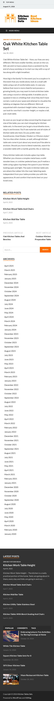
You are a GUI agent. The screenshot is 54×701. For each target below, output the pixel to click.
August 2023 (10, 351)
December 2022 (11, 385)
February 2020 (10, 529)
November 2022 (11, 389)
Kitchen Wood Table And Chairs (18, 209)
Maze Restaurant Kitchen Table (35, 675)
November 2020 (11, 491)
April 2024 (9, 317)
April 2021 (9, 470)
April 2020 (9, 521)
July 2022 (8, 406)
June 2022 (8, 410)
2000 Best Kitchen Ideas (12, 39)
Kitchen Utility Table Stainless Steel (19, 604)
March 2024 (9, 321)
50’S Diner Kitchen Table (14, 665)
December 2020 (11, 487)
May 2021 (8, 466)
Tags (33, 628)
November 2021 (11, 440)
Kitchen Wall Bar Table (14, 219)
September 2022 (11, 398)
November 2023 (11, 338)
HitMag (28, 698)
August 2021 (10, 453)
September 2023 (11, 346)
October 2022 (10, 393)
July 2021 (8, 457)
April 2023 (9, 368)
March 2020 (9, 525)
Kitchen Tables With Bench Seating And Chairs (23, 614)
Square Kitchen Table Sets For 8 (17, 655)
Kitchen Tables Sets (25, 694)
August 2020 (10, 504)
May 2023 (8, 363)
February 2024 (10, 325)
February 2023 (10, 376)
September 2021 (11, 449)
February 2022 (10, 427)
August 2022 (10, 402)
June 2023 (8, 359)
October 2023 (10, 342)
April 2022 (9, 419)
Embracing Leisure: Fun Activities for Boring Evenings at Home (35, 633)
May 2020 (8, 517)
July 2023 (8, 355)
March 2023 (9, 372)
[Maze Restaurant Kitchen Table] (11, 675)
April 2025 (9, 266)
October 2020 (10, 495)
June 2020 (8, 512)
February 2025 (10, 274)
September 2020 (11, 500)
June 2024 (8, 308)
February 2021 (10, 478)
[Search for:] (27, 250)
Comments (22, 628)
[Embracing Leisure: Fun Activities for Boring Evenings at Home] (11, 632)
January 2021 (10, 483)
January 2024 (10, 329)
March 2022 (9, 423)
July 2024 (8, 304)
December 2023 (11, 334)
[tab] (9, 628)
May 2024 (8, 312)
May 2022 (8, 415)
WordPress (17, 698)
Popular (9, 628)
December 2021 (11, 436)
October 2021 (10, 444)
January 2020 (10, 534)
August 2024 (10, 300)
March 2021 (9, 474)
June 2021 (8, 461)
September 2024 (11, 295)
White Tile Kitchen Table (14, 646)
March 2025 (9, 270)
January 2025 (10, 278)
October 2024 (10, 291)
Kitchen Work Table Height (16, 198)
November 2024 (11, 287)
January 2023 (10, 380)
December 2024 (11, 283)
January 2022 (10, 432)
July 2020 (8, 508)
